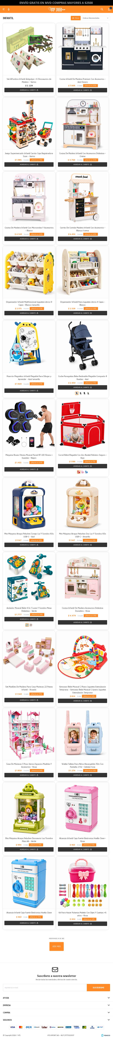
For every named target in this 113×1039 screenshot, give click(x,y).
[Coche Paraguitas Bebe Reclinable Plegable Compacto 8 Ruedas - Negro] (84, 393)
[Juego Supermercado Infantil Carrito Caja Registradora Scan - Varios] (29, 123)
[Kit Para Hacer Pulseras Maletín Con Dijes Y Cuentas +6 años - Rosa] (82, 883)
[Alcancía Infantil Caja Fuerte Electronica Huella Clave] (29, 883)
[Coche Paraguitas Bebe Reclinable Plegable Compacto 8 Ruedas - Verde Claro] (88, 393)
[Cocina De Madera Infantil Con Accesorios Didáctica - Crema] (82, 123)
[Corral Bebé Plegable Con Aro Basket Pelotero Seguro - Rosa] (82, 472)
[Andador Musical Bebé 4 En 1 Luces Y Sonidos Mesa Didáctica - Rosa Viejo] (30, 625)
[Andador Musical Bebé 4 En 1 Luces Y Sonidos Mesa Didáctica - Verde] (29, 578)
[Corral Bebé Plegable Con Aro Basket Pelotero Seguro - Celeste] (86, 472)
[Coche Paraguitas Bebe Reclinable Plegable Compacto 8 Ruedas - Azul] (82, 346)
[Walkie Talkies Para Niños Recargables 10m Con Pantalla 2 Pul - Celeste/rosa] (82, 734)
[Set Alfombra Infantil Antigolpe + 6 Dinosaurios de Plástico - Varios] (29, 49)
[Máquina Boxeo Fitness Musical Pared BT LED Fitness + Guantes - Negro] (29, 425)
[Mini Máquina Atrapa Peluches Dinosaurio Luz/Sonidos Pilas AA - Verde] (29, 808)
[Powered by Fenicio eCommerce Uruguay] (105, 1035)
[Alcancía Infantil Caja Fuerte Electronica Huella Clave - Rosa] (82, 808)
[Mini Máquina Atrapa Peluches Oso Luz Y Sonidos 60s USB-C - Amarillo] (82, 504)
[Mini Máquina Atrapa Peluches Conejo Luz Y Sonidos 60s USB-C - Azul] (29, 504)
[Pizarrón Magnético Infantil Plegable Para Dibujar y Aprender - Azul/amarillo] (29, 346)
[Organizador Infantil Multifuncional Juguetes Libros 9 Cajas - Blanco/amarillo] (29, 272)
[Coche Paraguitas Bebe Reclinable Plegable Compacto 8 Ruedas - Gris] (80, 393)
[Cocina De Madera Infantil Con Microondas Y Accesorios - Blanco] (29, 198)
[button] (102, 9)
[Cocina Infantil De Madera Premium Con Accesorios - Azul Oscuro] (82, 49)
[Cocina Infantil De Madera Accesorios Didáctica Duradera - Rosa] (82, 578)
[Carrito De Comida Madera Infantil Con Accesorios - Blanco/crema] (82, 198)
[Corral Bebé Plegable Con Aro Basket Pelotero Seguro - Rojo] (82, 425)
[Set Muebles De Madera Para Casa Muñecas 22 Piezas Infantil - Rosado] (29, 657)
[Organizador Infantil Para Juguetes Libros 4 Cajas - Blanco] (82, 272)
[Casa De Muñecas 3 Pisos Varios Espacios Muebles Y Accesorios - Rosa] (29, 734)
